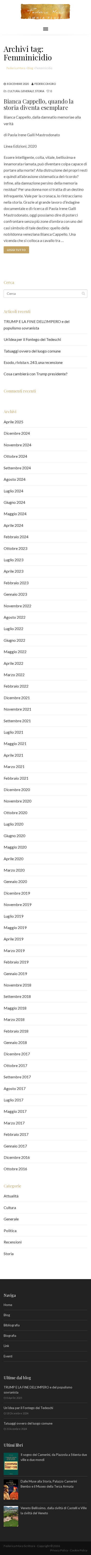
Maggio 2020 (15, 847)
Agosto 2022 (14, 617)
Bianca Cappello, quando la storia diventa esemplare (39, 104)
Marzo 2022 (14, 674)
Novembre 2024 (17, 444)
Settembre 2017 (17, 1076)
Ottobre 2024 (15, 456)
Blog (7, 1315)
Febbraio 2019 (16, 962)
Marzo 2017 (14, 1123)
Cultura (14, 91)
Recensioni (13, 1242)
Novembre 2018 (17, 985)
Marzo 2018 (14, 1019)
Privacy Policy (59, 1550)
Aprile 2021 (13, 755)
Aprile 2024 (13, 525)
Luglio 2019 (13, 916)
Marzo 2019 (14, 950)
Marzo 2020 (14, 870)
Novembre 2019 (17, 904)
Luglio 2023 (13, 559)
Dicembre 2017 (17, 1053)
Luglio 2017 (13, 1100)
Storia (39, 91)
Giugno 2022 (14, 640)
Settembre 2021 (17, 720)
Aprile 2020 (13, 858)
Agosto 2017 (14, 1088)
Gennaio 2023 (15, 594)
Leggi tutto (16, 249)
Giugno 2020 (14, 835)
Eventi (8, 1356)
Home (8, 1305)
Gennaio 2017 (15, 1146)
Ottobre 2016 (15, 1168)
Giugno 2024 (14, 502)
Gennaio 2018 (15, 1042)
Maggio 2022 (15, 651)
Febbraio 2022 (16, 686)
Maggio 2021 (15, 743)
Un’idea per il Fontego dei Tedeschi (32, 339)
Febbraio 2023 (16, 582)
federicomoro (45, 83)
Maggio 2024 (15, 513)
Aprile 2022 (13, 663)
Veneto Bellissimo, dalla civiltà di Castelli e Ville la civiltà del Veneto (54, 1510)
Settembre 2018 (17, 996)
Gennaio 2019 (15, 973)
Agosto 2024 (14, 479)
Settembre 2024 (17, 467)
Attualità (11, 1196)
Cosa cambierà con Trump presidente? (35, 373)
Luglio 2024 (13, 491)
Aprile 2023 (13, 571)
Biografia (10, 1336)
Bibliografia (12, 1325)
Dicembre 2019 (17, 893)
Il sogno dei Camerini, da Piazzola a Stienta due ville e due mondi (54, 1457)
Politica (10, 1230)
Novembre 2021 (17, 709)
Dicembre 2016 (17, 1157)
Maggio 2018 (15, 1008)
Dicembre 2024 (17, 433)
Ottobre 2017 (15, 1065)
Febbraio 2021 (16, 778)
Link (6, 1346)
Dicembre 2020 (17, 789)
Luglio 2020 (13, 824)
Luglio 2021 (13, 732)
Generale (27, 91)
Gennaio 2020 (15, 881)
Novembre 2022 (17, 605)
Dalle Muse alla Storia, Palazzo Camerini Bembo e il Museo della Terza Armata (49, 1483)
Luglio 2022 (13, 628)
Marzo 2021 (14, 766)
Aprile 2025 (13, 421)
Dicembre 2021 (17, 697)
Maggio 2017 (15, 1111)
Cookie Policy (78, 1550)
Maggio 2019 (15, 927)
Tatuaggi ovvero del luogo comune (32, 351)
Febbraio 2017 (16, 1134)
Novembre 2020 (17, 801)
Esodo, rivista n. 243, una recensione (33, 362)
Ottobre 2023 (15, 548)
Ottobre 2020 (15, 812)
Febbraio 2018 (16, 1031)
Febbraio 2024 (16, 536)
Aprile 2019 (13, 939)
